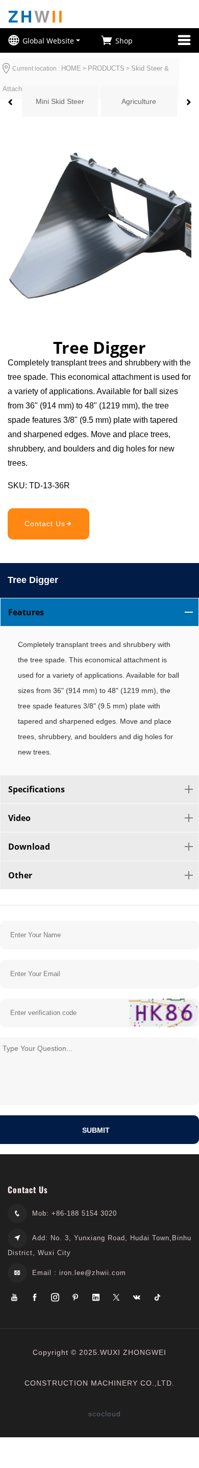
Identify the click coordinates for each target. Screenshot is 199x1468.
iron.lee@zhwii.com (92, 1273)
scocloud (104, 1414)
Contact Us (44, 524)
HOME (71, 68)
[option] (60, 101)
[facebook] (34, 1297)
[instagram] (55, 1297)
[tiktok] (157, 1297)
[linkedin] (96, 1297)
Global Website (48, 41)
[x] (116, 1297)
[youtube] (14, 1297)
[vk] (136, 1297)
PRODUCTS (106, 68)
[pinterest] (75, 1297)
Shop (124, 41)
